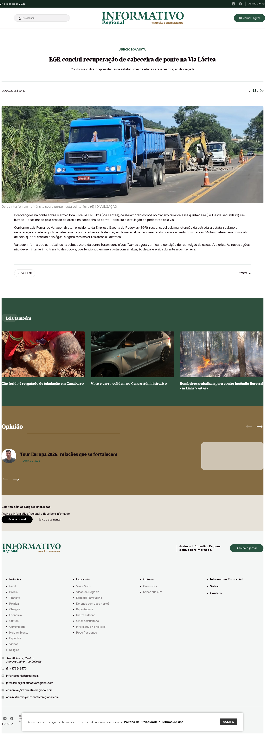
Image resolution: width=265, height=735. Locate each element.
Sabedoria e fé (152, 592)
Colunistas (150, 586)
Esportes (15, 638)
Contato (216, 593)
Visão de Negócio (87, 592)
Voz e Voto (83, 586)
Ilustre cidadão (85, 615)
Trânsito (14, 598)
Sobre (214, 586)
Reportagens (84, 609)
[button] (259, 426)
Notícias (15, 579)
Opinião (148, 579)
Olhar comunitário (87, 621)
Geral (12, 586)
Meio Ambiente (18, 632)
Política (14, 603)
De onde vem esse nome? (92, 603)
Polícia (13, 592)
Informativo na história (91, 627)
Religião (14, 650)
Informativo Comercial (226, 579)
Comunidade (17, 627)
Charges (14, 609)
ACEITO (228, 722)
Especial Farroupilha (89, 598)
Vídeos (13, 644)
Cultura (14, 621)
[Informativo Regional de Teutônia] (142, 18)
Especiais (83, 579)
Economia (15, 615)
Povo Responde (86, 632)
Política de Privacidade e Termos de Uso (154, 722)
